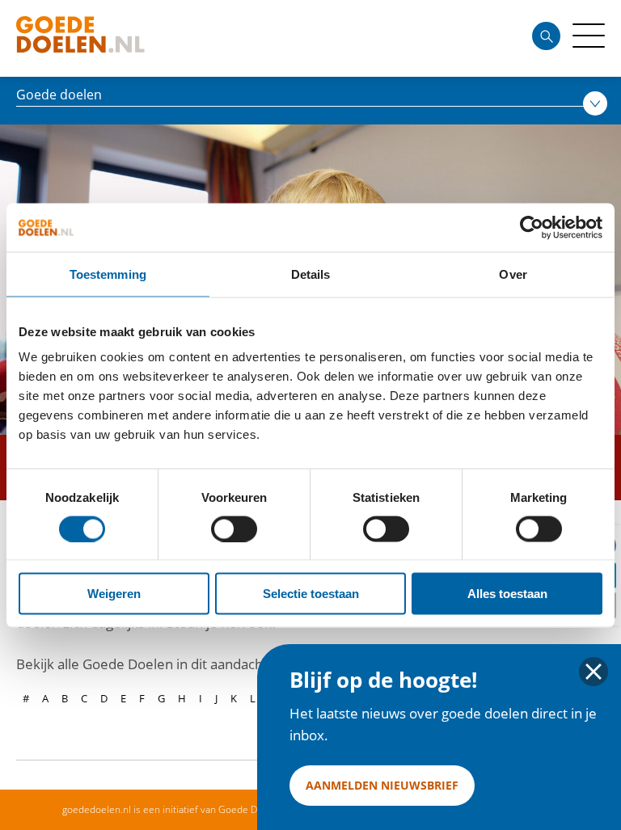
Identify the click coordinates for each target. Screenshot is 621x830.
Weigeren (114, 593)
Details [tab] (311, 273)
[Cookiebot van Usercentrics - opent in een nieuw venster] (531, 227)
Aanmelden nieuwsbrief (382, 785)
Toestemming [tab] (108, 273)
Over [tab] (512, 273)
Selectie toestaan (311, 593)
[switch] (234, 528)
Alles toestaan (507, 593)
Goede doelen (108, 38)
